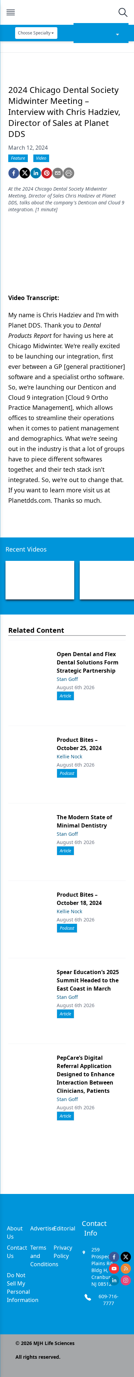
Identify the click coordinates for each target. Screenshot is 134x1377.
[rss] (126, 1268)
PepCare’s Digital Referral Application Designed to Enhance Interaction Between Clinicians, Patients (85, 1074)
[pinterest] (46, 173)
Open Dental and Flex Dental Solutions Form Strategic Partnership (88, 662)
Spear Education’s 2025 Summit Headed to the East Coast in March (88, 980)
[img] (66, 12)
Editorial (64, 1228)
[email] (57, 173)
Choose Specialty (34, 33)
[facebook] (13, 173)
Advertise (42, 1228)
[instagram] (126, 1280)
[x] (126, 1257)
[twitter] (24, 173)
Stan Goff (67, 679)
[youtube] (114, 1268)
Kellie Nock (69, 756)
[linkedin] (35, 173)
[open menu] (10, 12)
